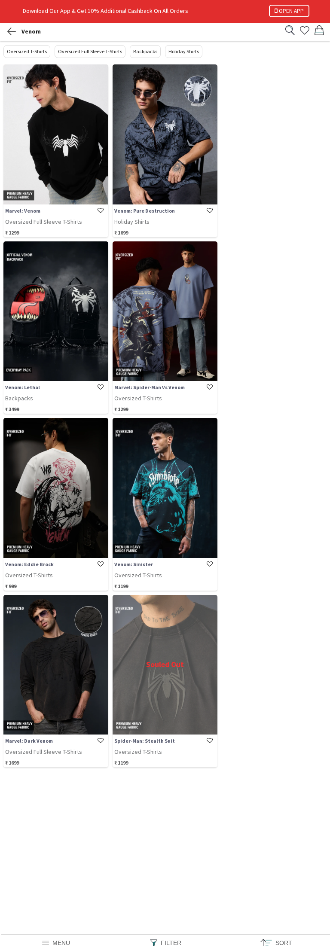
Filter (171, 942)
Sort (283, 942)
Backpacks (145, 51)
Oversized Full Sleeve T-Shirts (90, 51)
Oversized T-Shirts (27, 51)
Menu (61, 942)
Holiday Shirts (183, 51)
